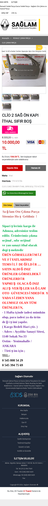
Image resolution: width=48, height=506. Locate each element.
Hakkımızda (24, 418)
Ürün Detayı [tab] (7, 205)
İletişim (24, 414)
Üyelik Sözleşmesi (24, 439)
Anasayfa (5, 38)
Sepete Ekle (12, 168)
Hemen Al (35, 168)
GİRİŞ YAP (4, 13)
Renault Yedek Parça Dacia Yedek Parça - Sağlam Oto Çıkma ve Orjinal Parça (23, 7)
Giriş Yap (24, 426)
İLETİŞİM (14, 2)
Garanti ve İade (24, 447)
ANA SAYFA (4, 2)
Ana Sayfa (24, 410)
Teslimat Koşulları (24, 443)
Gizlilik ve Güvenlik (24, 451)
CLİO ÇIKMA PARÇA (9, 43)
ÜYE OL (14, 13)
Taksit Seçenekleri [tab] (22, 205)
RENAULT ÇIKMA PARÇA (21, 38)
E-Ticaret (27, 491)
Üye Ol (24, 422)
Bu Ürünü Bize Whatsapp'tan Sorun (20, 193)
